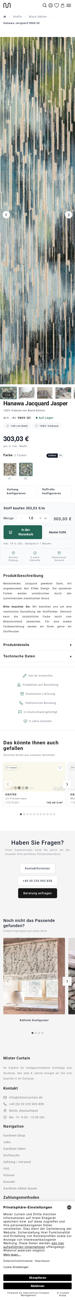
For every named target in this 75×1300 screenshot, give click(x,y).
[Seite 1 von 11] (21, 814)
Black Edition (38, 16)
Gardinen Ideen (14, 1148)
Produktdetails (16, 644)
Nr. (60, 455)
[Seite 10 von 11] (51, 814)
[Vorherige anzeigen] (7, 784)
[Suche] (45, 5)
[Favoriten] (57, 5)
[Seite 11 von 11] (54, 814)
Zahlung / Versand (17, 1162)
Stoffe (17, 16)
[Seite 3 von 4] (39, 1033)
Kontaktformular (37, 868)
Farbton (52, 455)
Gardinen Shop (14, 1135)
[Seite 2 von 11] (24, 814)
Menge (37, 519)
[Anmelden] (51, 5)
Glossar (9, 1175)
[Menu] (69, 5)
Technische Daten (19, 656)
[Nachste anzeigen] (67, 784)
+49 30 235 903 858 (37, 880)
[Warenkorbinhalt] (63, 5)
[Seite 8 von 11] (44, 814)
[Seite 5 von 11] (34, 814)
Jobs (7, 1142)
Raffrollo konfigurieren (51, 491)
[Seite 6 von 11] (37, 814)
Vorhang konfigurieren (16, 491)
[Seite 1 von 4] (32, 1033)
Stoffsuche (11, 1155)
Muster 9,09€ (57, 532)
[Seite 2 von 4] (36, 1033)
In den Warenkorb (25, 532)
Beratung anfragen (37, 893)
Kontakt (9, 1181)
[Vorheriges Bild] (6, 214)
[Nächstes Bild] (68, 214)
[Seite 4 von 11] (31, 814)
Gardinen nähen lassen (20, 1188)
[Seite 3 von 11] (27, 814)
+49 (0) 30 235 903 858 (26, 1104)
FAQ (6, 1168)
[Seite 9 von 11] (47, 814)
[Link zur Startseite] (22, 5)
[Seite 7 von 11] (41, 814)
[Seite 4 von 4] (42, 1033)
